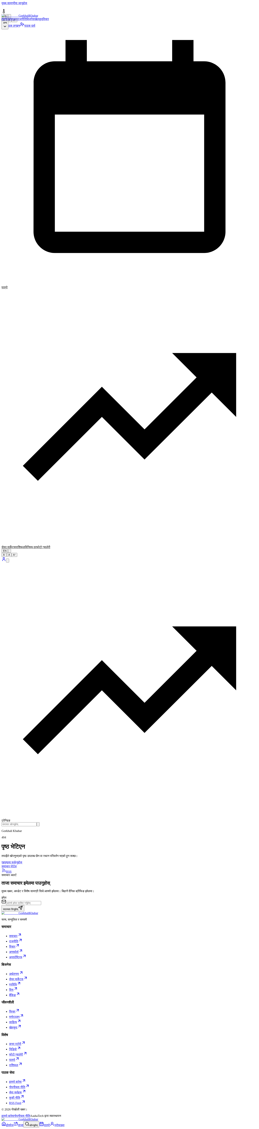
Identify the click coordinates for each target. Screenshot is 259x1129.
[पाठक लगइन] (4, 560)
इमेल (4, 897)
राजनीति (21, 19)
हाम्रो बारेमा (8, 1115)
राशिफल (20, 547)
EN (4, 550)
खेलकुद (39, 19)
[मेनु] (7, 561)
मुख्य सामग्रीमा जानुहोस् (14, 3)
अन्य (5, 22)
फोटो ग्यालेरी (43, 547)
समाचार (13, 19)
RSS (9, 871)
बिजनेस (30, 19)
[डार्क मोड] (9, 551)
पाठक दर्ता (29, 25)
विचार (46, 19)
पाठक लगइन (13, 25)
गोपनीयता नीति (22, 1115)
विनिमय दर (30, 547)
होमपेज (5, 19)
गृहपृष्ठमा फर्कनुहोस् (12, 862)
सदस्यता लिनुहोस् (10, 909)
